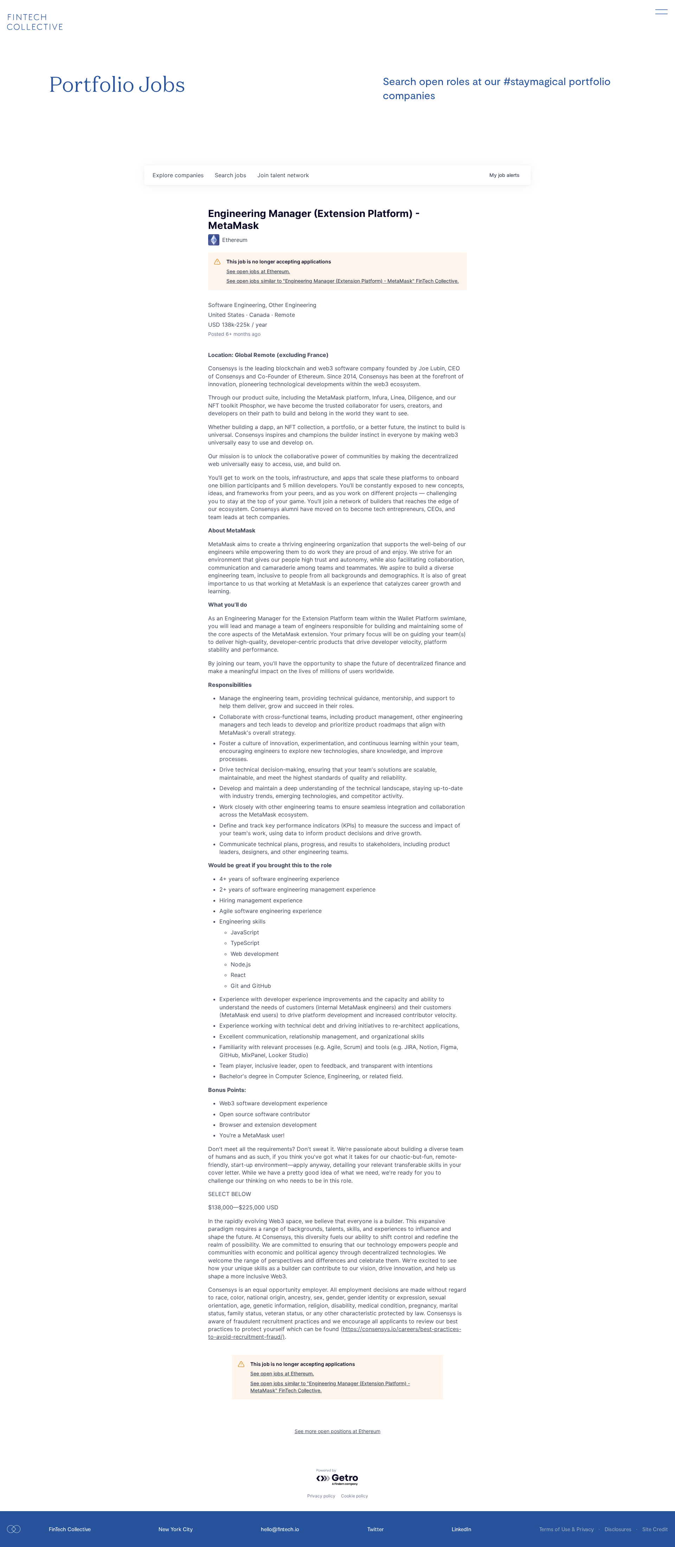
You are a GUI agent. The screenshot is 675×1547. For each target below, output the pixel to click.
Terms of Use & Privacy (567, 1529)
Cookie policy (354, 1495)
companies (178, 175)
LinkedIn (461, 1529)
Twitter (375, 1529)
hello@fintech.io (280, 1529)
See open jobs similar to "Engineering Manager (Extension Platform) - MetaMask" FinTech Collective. (342, 281)
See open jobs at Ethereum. (258, 271)
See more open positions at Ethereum (337, 1431)
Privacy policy (321, 1495)
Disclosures (619, 1529)
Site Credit (655, 1529)
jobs (230, 175)
